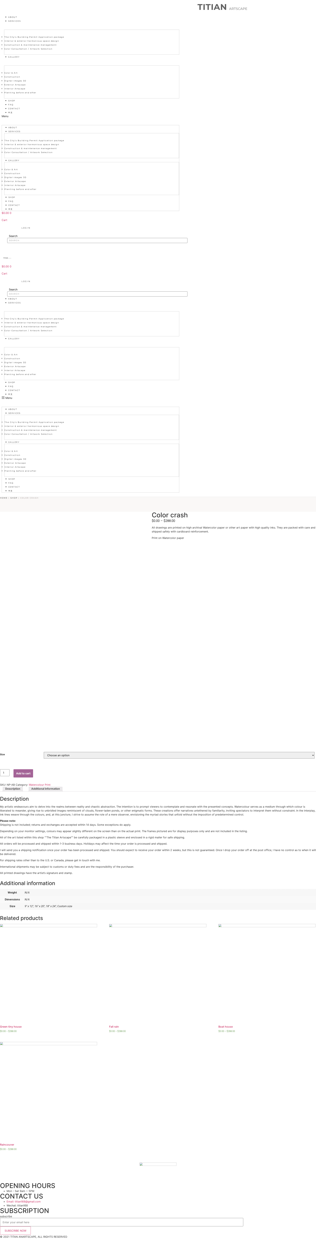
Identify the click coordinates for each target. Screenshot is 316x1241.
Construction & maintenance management (30, 45)
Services (14, 21)
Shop (11, 101)
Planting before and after (20, 92)
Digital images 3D (15, 81)
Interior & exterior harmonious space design (31, 41)
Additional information (45, 788)
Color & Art (11, 73)
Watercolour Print (40, 784)
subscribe (6, 1216)
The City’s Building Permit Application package (34, 37)
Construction (12, 77)
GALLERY (14, 57)
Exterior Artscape (15, 85)
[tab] (13, 789)
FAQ (10, 104)
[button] (90, 116)
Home (3, 498)
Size (2, 754)
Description (12, 788)
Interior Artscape (14, 89)
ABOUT (12, 17)
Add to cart (23, 773)
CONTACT (14, 108)
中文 (10, 112)
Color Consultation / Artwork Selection (28, 49)
